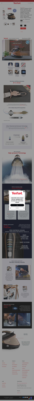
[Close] (24, 192)
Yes (17, 205)
